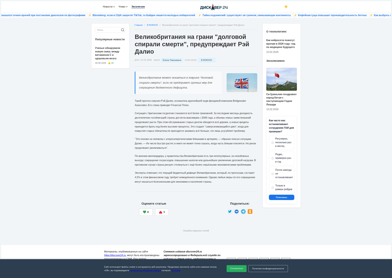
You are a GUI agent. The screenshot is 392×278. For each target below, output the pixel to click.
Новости (109, 6)
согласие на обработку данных (145, 270)
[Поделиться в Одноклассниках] (250, 211)
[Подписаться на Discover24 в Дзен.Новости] (197, 209)
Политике (176, 270)
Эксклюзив (138, 6)
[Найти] (122, 30)
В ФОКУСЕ (206, 60)
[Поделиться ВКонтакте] (237, 211)
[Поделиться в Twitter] (230, 211)
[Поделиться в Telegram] (243, 211)
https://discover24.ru (115, 255)
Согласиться (236, 268)
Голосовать (281, 197)
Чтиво (123, 6)
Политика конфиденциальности (268, 268)
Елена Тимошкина (172, 60)
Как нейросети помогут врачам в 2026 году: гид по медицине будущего (280, 43)
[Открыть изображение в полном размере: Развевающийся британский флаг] (242, 82)
